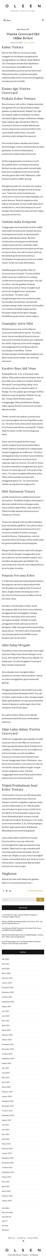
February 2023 (7, 1149)
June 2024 (5, 1073)
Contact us (21, 1238)
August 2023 (6, 1120)
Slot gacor (5, 1230)
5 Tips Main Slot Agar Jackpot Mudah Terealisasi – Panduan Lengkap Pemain (20, 916)
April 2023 (6, 1139)
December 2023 (8, 1101)
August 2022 (6, 1177)
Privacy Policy (33, 1238)
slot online (5, 1208)
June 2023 (5, 1130)
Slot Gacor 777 (23, 29)
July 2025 (5, 1011)
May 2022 (5, 1182)
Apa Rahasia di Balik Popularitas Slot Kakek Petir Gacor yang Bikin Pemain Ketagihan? (21, 929)
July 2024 (5, 1068)
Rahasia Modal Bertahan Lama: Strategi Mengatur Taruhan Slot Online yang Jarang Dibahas (22, 936)
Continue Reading (34, 891)
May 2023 (5, 1134)
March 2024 (6, 1087)
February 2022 (7, 1196)
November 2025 (8, 992)
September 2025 (8, 1002)
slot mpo (5, 1225)
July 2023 (5, 1125)
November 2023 (8, 1106)
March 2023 (6, 1144)
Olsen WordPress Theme (17, 1255)
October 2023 (7, 1111)
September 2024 (8, 1059)
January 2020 (7, 1201)
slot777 (4, 1221)
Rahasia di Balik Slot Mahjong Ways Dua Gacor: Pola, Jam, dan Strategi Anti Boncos (22, 922)
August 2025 (6, 1006)
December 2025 (8, 987)
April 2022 (6, 1186)
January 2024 (7, 1096)
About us (11, 1238)
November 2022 (8, 1163)
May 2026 (5, 964)
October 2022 (7, 1167)
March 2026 (6, 973)
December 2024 (8, 1044)
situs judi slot (6, 1217)
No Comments (29, 43)
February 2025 (7, 1035)
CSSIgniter (34, 1255)
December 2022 (8, 1158)
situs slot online (7, 1212)
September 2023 (8, 1115)
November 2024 (8, 1049)
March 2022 (6, 1191)
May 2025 (5, 1021)
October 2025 (7, 997)
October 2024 (7, 1054)
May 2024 (5, 1077)
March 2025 (6, 1030)
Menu (8, 20)
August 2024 (6, 1063)
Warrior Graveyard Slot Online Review (23, 36)
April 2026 (6, 969)
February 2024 (7, 1092)
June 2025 (5, 1016)
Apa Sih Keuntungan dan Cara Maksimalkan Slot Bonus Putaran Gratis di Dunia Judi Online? (21, 942)
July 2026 (5, 959)
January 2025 (7, 1040)
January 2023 (7, 1153)
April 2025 (6, 1025)
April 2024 (6, 1082)
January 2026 (7, 983)
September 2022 (8, 1172)
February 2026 (7, 978)
